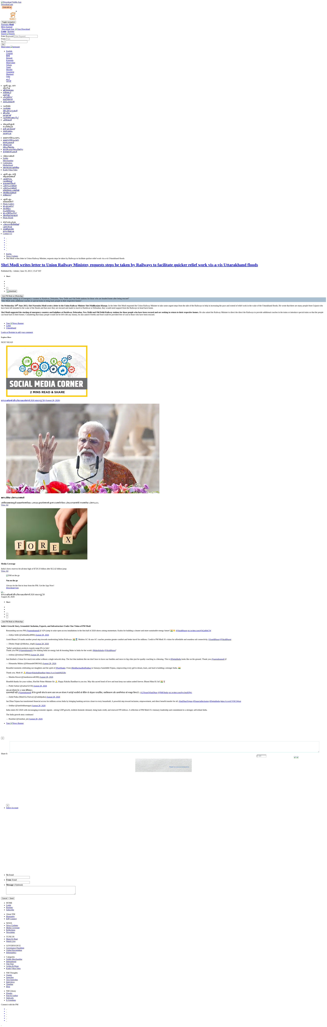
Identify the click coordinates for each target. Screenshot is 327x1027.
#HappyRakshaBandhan (36, 673)
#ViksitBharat (181, 630)
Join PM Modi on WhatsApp (12, 296)
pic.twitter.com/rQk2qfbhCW (199, 630)
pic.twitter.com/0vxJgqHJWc (180, 692)
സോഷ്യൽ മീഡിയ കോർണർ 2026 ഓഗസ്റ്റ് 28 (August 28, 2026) (30, 400)
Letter (8, 326)
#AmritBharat (214, 639)
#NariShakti (60, 668)
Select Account (12, 808)
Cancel (4, 898)
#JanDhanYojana (185, 701)
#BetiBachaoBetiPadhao (81, 668)
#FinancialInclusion (201, 701)
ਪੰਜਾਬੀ (8, 81)
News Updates (12, 256)
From (3, 39)
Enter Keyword (7, 36)
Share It (4, 754)
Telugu (9, 65)
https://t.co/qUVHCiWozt (230, 701)
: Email (11, 880)
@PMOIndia (163, 692)
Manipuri (10, 74)
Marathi (9, 69)
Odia (8, 76)
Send (12, 898)
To (2, 41)
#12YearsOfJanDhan (148, 692)
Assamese (10, 72)
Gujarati (9, 53)
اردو (8, 79)
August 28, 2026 (42, 635)
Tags (8, 323)
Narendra (7, 24)
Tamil (8, 67)
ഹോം (8, 254)
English (9, 51)
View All (4, 505)
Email (10, 875)
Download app (7, 4)
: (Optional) (14, 885)
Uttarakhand (11, 328)
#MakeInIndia (98, 650)
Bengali (9, 58)
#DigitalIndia (175, 659)
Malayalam (10, 63)
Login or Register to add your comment (17, 332)
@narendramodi (32, 630)
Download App (12, 588)
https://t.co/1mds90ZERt (56, 673)
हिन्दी (8, 56)
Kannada (9, 60)
